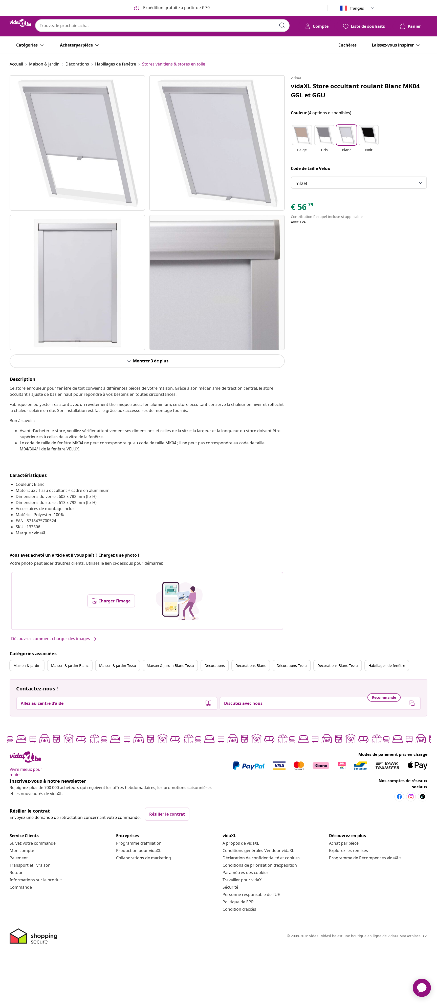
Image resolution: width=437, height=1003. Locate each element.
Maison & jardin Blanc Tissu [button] (170, 665)
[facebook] (399, 796)
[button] (302, 141)
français (357, 8)
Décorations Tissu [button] (292, 665)
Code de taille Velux (310, 168)
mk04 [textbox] (301, 183)
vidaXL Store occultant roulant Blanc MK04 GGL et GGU (355, 90)
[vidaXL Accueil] (20, 23)
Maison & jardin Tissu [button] (117, 665)
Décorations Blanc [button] (250, 665)
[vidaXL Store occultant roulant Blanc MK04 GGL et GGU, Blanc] (77, 143)
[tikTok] (422, 796)
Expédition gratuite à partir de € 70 (176, 7)
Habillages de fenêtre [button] (386, 665)
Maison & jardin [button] (26, 665)
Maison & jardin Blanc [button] (70, 665)
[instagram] (410, 796)
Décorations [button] (215, 665)
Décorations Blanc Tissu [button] (337, 665)
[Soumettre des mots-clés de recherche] (282, 25)
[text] (302, 208)
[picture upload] (179, 600)
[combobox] (162, 25)
